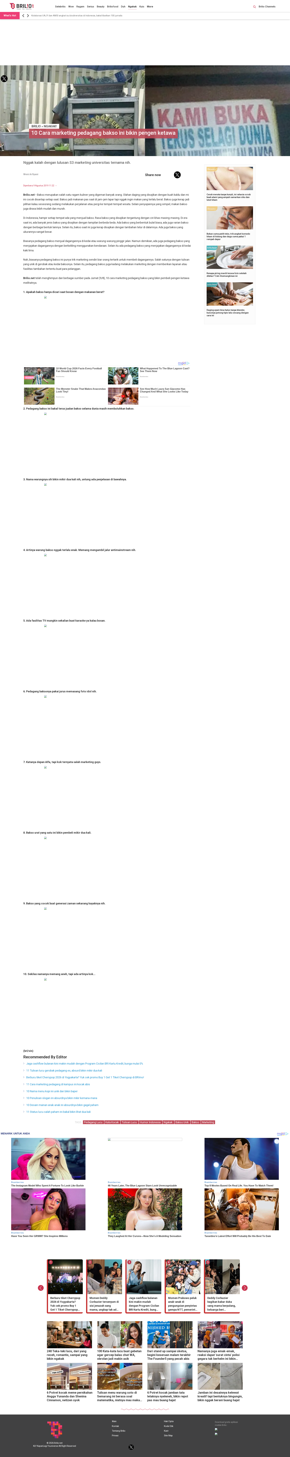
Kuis (141, 6)
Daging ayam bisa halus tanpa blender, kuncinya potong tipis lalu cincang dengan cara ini (228, 313)
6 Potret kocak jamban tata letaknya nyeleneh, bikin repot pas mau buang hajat (167, 1396)
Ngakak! (50, 126)
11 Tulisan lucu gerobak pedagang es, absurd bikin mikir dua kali (64, 1070)
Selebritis (60, 6)
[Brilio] (21, 6)
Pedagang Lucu (93, 1122)
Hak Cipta (169, 1421)
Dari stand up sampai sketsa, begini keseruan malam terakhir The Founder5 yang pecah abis (169, 1355)
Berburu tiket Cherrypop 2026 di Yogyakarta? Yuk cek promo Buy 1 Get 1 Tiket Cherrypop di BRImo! (85, 1077)
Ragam (80, 6)
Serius (90, 6)
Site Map (168, 1435)
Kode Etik (168, 1426)
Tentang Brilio (118, 1430)
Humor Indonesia (150, 1122)
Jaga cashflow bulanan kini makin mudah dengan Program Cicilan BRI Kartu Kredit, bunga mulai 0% (81, 15)
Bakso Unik (182, 1122)
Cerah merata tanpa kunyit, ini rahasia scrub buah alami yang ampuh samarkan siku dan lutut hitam (229, 197)
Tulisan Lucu (129, 1122)
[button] (24, 16)
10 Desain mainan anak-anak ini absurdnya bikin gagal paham (62, 1105)
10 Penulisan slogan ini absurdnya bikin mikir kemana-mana (61, 1098)
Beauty (100, 6)
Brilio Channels (267, 6)
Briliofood (112, 6)
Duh (123, 6)
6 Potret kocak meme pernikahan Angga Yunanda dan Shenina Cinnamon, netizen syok (69, 1396)
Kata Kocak (112, 1122)
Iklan (114, 1421)
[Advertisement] (145, 42)
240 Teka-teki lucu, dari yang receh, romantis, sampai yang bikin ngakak (67, 1355)
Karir (166, 1430)
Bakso (196, 1122)
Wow (71, 6)
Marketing (208, 1122)
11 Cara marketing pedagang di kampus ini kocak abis (58, 1084)
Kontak (115, 1426)
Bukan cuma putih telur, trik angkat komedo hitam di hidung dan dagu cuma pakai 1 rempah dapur (228, 236)
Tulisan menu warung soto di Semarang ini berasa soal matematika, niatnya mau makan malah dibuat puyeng (119, 1397)
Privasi (115, 1435)
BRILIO (36, 126)
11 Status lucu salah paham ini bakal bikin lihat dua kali (58, 1111)
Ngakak (132, 6)
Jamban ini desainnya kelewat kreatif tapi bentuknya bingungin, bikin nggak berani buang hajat (220, 1396)
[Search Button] (254, 7)
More (150, 6)
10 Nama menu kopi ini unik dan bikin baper (52, 1091)
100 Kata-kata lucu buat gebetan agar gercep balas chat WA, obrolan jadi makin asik (119, 1355)
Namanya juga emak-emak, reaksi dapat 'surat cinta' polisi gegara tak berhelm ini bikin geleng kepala (219, 1355)
